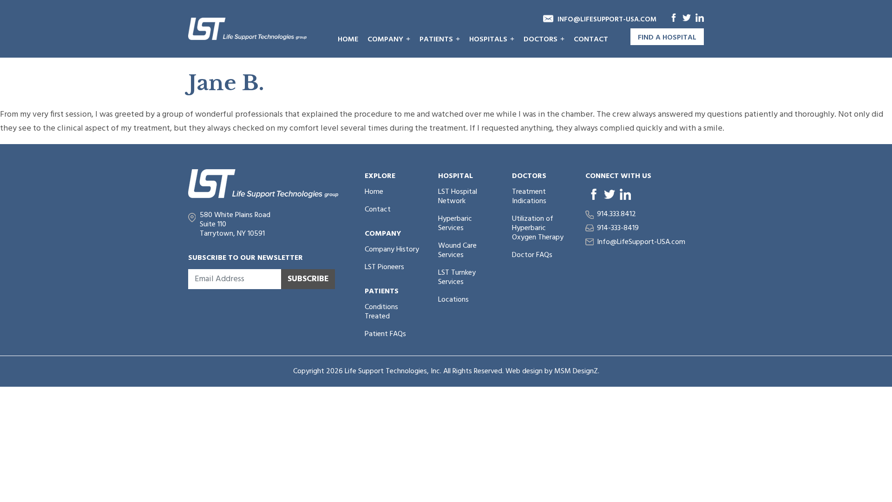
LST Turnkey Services (457, 277)
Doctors (541, 39)
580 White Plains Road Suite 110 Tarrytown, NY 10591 (235, 224)
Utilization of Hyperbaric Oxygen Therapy (538, 228)
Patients (436, 39)
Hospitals (488, 39)
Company (385, 39)
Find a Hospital (667, 38)
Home (348, 39)
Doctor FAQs (532, 255)
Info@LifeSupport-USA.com (607, 19)
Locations (453, 300)
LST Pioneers (384, 267)
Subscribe (308, 279)
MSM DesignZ (576, 371)
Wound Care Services (457, 250)
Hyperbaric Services (455, 223)
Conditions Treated (381, 312)
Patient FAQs (385, 334)
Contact (591, 39)
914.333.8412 (616, 214)
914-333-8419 (618, 228)
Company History (392, 250)
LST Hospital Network (457, 196)
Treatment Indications (529, 196)
